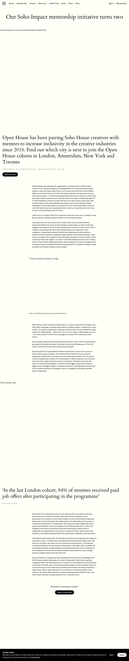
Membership (22, 3)
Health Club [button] (54, 3)
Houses (32, 3)
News (70, 3)
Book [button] (64, 3)
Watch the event (10, 174)
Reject (112, 655)
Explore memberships (64, 592)
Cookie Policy (35, 657)
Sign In (111, 3)
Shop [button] (77, 3)
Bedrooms (42, 3)
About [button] (11, 3)
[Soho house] (4, 3)
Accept (122, 655)
